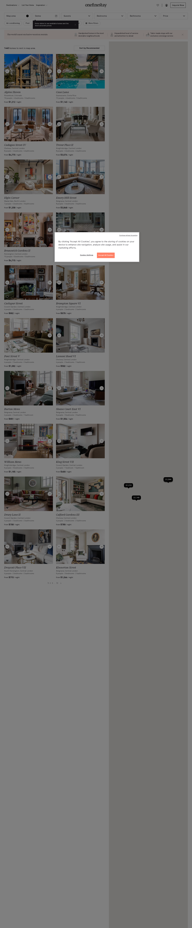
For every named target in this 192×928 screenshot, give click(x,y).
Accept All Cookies (105, 255)
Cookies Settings (86, 255)
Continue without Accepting (128, 235)
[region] (96, 247)
